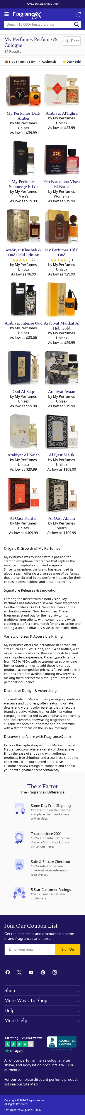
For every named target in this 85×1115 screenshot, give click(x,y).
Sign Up (67, 949)
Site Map (30, 1084)
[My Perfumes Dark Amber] (23, 90)
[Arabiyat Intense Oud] (23, 300)
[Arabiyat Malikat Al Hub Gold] (62, 300)
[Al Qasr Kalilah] (23, 495)
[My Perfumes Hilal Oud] (62, 227)
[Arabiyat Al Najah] (23, 431)
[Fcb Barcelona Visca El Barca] (62, 158)
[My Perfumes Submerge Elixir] (23, 158)
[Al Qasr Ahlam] (62, 495)
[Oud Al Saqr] (23, 368)
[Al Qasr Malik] (62, 431)
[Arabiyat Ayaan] (62, 368)
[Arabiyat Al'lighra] (62, 90)
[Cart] (78, 14)
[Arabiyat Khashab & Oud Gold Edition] (23, 227)
